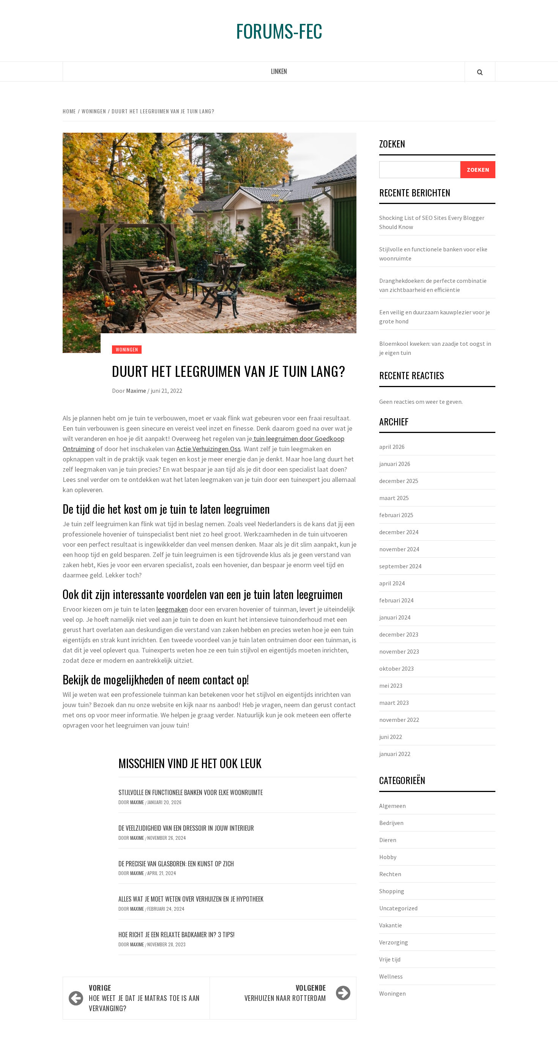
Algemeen (392, 805)
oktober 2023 (396, 668)
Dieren (387, 840)
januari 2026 (394, 463)
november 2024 (399, 549)
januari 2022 (394, 754)
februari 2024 (396, 600)
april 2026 (392, 446)
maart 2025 (394, 498)
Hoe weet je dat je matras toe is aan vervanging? (144, 998)
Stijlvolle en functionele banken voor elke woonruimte (190, 792)
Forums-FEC (279, 30)
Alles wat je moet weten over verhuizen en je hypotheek (190, 898)
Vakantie (390, 925)
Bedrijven (391, 823)
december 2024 (398, 532)
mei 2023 (390, 685)
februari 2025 (396, 515)
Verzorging (393, 942)
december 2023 (398, 634)
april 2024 (392, 583)
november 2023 (399, 651)
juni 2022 (390, 736)
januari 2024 (394, 617)
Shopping (391, 891)
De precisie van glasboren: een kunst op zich (176, 863)
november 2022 (399, 719)
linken (279, 71)
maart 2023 (394, 702)
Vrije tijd (389, 959)
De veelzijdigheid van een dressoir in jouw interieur (186, 828)
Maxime (136, 390)
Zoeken (392, 144)
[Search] (480, 72)
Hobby (387, 857)
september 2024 (400, 566)
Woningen (127, 349)
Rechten (390, 874)
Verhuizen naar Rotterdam (285, 993)
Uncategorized (398, 908)
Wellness (391, 976)
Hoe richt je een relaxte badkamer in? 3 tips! (176, 934)
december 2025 (398, 481)
